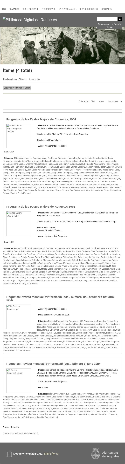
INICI (4, 9)
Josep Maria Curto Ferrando (37, 173)
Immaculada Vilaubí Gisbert (21, 336)
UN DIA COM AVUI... (67, 9)
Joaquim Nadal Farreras (64, 336)
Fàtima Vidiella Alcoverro (89, 257)
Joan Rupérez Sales (18, 263)
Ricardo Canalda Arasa (48, 187)
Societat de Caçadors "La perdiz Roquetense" (77, 414)
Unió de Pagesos (22, 350)
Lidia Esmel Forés (74, 176)
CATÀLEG (14, 9)
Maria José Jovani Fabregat (43, 181)
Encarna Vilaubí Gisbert (36, 164)
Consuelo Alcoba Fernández (23, 254)
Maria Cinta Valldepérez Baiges (106, 178)
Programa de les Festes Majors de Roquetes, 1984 (41, 119)
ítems (51, 453)
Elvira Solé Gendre (87, 161)
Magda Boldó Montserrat (52, 269)
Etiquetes (23, 79)
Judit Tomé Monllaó (56, 176)
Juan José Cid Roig (103, 173)
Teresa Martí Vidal (82, 190)
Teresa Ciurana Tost (64, 190)
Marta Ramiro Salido (94, 272)
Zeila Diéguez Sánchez (27, 283)
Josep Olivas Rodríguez (61, 173)
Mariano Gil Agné (64, 181)
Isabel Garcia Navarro (38, 167)
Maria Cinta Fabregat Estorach (77, 178)
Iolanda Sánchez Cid (25, 260)
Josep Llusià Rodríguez (13, 173)
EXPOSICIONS (48, 9)
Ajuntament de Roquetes (30, 158)
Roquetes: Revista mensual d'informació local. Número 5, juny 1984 (53, 363)
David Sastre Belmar (69, 161)
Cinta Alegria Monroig (31, 161)
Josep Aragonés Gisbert (13, 339)
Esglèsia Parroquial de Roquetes (62, 321)
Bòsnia (80, 327)
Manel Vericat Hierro (30, 178)
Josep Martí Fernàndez (72, 339)
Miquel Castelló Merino (13, 344)
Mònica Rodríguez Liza (13, 275)
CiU (90, 330)
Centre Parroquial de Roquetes (73, 330)
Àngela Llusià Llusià (23, 248)
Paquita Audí (42, 278)
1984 (16, 158)
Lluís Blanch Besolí (53, 342)
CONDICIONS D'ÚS (89, 9)
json (21, 433)
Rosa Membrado (62, 347)
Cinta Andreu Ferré (50, 161)
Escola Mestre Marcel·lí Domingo (90, 333)
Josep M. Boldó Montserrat (84, 263)
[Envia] (120, 19)
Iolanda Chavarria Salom (47, 260)
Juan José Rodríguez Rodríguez (32, 176)
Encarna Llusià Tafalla (106, 161)
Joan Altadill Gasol (57, 167)
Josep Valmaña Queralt (83, 173)
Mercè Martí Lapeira (110, 342)
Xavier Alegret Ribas (100, 190)
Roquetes (64, 187)
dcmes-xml (13, 433)
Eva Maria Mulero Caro (51, 257)
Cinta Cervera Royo (99, 251)
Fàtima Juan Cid (55, 164)
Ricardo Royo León (11, 281)
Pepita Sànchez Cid (91, 184)
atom (5, 433)
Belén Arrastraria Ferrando (78, 251)
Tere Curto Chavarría (27, 190)
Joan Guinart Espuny (75, 167)
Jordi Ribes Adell (35, 263)
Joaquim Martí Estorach (95, 167)
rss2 (36, 433)
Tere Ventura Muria (46, 190)
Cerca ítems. (34, 79)
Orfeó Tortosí (68, 344)
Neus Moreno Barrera (79, 408)
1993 (52, 248)
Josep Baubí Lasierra (34, 339)
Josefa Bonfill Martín (73, 170)
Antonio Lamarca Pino (31, 251)
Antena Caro (112, 321)
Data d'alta (113, 101)
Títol (93, 101)
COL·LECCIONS (30, 9)
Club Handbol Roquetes (62, 397)
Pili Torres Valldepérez (109, 278)
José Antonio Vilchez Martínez (57, 263)
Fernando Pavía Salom (94, 164)
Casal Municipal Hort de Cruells (98, 327)
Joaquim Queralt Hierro (86, 336)
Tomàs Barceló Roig (96, 347)
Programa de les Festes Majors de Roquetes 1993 (40, 206)
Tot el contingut (10, 79)
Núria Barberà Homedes (72, 275)
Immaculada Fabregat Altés (15, 167)
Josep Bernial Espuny (92, 170)
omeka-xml (28, 433)
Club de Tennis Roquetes (104, 330)
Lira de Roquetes (36, 342)
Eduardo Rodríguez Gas (64, 333)
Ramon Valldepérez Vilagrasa (21, 347)
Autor (101, 101)
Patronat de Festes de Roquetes (67, 184)
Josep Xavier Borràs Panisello (16, 266)
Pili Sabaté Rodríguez (88, 278)
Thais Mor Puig (80, 281)
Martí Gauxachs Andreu (83, 181)
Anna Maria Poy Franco (73, 158)
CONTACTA (106, 9)
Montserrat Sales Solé (34, 275)
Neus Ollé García (25, 184)
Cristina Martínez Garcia (89, 254)
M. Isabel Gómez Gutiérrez (96, 266)
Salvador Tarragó (78, 347)
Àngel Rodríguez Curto (52, 158)
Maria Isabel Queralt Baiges (32, 272)
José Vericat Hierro (54, 170)
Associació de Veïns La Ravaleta (61, 327)
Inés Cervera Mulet (56, 394)
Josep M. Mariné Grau (106, 263)
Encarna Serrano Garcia (14, 164)
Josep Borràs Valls (111, 170)
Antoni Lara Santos (11, 251)
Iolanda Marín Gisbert (68, 260)
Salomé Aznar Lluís (104, 187)
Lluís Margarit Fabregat (73, 342)
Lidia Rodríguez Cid (91, 176)
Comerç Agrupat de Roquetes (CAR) (36, 333)
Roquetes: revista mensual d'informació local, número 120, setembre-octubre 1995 (60, 298)
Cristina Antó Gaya (45, 254)
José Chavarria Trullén (107, 336)
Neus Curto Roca (102, 181)
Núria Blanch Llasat (43, 184)
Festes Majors (112, 164)
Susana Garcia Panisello (62, 281)
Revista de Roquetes (45, 347)
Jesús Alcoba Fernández (90, 260)
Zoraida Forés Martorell (20, 193)
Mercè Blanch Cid (41, 248)
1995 (80, 321)
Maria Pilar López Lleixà (56, 272)
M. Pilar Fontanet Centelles (28, 269)
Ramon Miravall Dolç (27, 187)
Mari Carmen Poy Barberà (51, 178)
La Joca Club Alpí (20, 342)
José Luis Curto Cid (17, 170)
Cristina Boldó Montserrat (66, 254)
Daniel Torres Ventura (110, 254)
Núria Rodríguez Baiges (25, 278)
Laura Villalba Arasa (58, 266)
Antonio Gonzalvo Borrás (96, 158)
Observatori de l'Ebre (52, 344)
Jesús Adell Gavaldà (43, 336)
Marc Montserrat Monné (74, 269)
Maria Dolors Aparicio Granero (16, 181)
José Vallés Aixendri (36, 170)
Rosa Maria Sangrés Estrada (82, 187)
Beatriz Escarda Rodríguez (53, 251)
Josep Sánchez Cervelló (94, 339)
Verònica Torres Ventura (98, 281)
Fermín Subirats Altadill (73, 164)
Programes (105, 184)
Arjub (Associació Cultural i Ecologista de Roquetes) (60, 324)
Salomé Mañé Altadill (40, 281)
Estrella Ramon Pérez (30, 257)
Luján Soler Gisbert (11, 178)
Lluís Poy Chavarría (110, 176)
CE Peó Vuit (53, 330)
